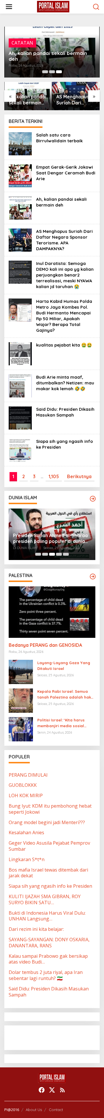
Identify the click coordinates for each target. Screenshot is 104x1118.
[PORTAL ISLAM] (53, 6)
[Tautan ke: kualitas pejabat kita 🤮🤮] (20, 353)
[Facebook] (41, 1090)
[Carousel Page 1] (45, 71)
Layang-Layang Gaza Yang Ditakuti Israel (63, 665)
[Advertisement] (55, 1037)
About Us (34, 1109)
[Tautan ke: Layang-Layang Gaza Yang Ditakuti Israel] (21, 671)
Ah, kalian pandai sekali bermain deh (48, 56)
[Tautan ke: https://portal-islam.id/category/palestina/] (92, 576)
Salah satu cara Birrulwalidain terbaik (59, 137)
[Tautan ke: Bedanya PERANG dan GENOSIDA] (52, 612)
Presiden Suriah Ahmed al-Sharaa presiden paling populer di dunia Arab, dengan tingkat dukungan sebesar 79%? (50, 539)
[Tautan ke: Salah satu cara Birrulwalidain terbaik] (20, 143)
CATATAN (22, 43)
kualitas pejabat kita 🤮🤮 (64, 345)
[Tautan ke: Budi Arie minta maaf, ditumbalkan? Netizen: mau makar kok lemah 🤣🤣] (20, 385)
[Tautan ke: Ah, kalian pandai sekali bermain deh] (20, 207)
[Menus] (9, 7)
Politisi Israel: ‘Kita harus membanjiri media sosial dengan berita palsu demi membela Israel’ (62, 723)
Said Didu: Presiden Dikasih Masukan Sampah (65, 412)
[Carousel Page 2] (52, 71)
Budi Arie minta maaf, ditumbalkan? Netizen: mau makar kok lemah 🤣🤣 (65, 382)
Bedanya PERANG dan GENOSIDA (45, 645)
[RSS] (62, 1090)
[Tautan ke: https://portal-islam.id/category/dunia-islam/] (92, 498)
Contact (56, 1109)
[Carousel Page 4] (59, 554)
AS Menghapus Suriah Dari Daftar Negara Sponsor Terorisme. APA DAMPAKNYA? (73, 100)
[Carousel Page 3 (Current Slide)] (59, 71)
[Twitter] (52, 1090)
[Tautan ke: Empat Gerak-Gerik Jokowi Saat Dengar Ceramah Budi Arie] (20, 175)
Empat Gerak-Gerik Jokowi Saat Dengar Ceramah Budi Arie (65, 172)
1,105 (54, 476)
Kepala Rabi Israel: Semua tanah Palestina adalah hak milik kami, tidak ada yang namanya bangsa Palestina (64, 695)
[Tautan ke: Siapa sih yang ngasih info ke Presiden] (20, 449)
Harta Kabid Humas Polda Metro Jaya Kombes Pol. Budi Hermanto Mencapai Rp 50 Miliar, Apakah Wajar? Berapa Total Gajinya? (64, 316)
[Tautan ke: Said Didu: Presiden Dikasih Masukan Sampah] (20, 417)
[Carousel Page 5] (66, 554)
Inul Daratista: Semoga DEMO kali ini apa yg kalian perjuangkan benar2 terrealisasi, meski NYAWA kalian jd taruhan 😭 (65, 275)
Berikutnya (79, 476)
